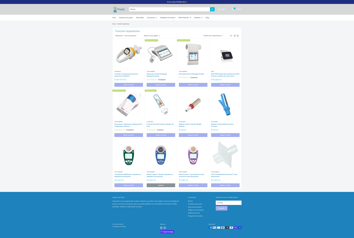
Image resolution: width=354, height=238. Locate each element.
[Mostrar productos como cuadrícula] (235, 36)
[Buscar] (212, 9)
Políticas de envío (194, 213)
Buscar (190, 201)
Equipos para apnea (126, 17)
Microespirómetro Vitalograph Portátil (191, 74)
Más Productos (183, 17)
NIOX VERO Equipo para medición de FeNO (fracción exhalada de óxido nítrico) (225, 75)
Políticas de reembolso (196, 210)
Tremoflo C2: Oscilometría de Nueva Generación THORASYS (126, 75)
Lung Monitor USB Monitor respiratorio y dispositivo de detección (127, 175)
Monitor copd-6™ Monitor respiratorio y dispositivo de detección (160, 175)
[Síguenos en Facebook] (161, 228)
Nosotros (197, 17)
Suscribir (221, 208)
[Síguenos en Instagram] (164, 228)
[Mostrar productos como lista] (238, 36)
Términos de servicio (195, 204)
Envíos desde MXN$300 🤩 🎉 (177, 2)
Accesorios (151, 17)
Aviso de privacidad (194, 207)
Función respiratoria (123, 24)
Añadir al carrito (128, 85)
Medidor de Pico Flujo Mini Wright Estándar (190, 125)
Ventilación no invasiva (167, 17)
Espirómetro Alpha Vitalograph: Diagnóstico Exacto (157, 75)
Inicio (114, 17)
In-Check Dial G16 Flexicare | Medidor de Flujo (160, 125)
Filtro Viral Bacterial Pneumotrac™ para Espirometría (224, 175)
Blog (207, 17)
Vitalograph (151, 71)
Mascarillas (140, 17)
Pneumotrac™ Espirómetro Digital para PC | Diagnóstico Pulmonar (128, 125)
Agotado (161, 185)
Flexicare (150, 121)
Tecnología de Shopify (119, 226)
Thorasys (117, 71)
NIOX (212, 71)
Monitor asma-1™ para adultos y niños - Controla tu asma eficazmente (192, 175)
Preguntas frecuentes (195, 216)
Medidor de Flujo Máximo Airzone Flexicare (222, 125)
